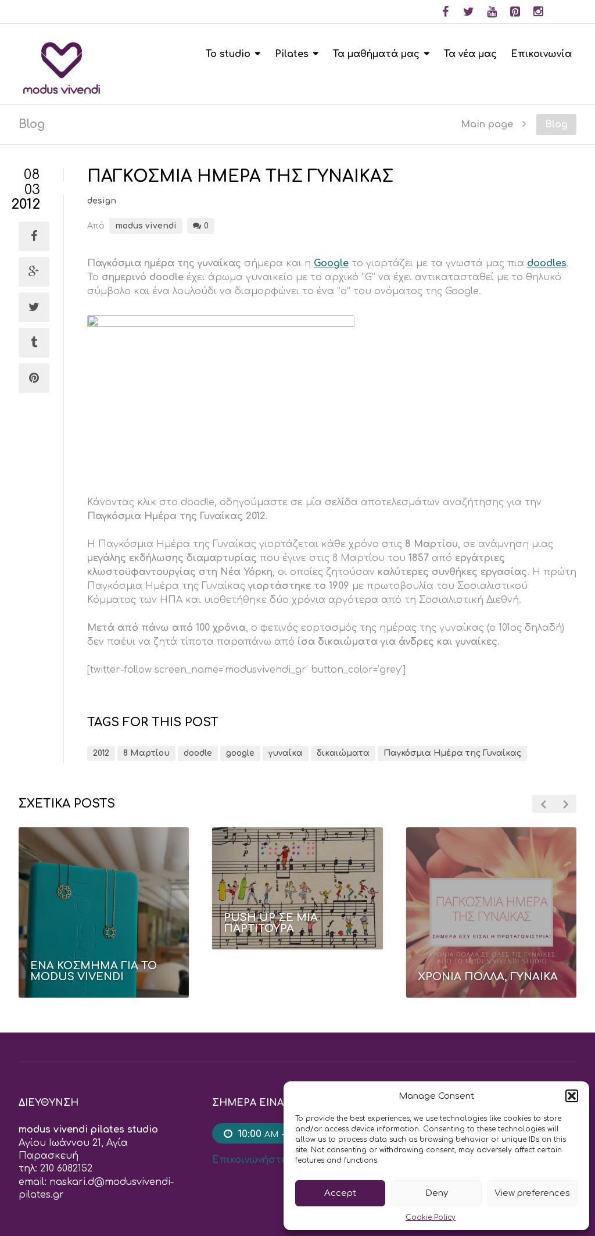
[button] (572, 1096)
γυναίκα (285, 753)
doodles (547, 263)
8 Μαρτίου (146, 753)
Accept (340, 1193)
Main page (487, 124)
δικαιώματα (343, 753)
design (101, 201)
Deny (436, 1193)
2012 (101, 753)
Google (331, 263)
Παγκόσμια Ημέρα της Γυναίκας (452, 753)
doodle (198, 753)
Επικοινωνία (541, 54)
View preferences (532, 1193)
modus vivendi (146, 226)
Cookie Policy (431, 1217)
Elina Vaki (293, 956)
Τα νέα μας (470, 54)
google (240, 753)
